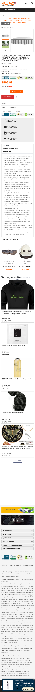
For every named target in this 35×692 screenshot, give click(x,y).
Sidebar (6, 23)
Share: (3, 103)
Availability (5, 66)
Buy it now (7, 97)
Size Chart (7, 152)
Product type (6, 69)
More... (19, 689)
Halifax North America (14, 73)
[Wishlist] (16, 97)
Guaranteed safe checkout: (11, 111)
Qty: (2, 91)
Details (6, 145)
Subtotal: (4, 87)
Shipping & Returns (10, 149)
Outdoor (13, 108)
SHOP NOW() (28, 689)
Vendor (4, 73)
